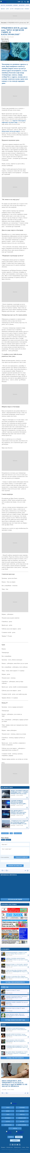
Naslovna (15, 1140)
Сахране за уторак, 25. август (15, 991)
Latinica (11, 1137)
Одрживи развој (22, 1118)
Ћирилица (18, 1137)
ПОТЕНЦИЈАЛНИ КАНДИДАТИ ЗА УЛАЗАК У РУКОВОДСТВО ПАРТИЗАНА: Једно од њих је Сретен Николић (15, 1047)
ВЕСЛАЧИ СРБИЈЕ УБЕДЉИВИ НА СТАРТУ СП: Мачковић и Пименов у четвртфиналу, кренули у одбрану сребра (15, 1053)
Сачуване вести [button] (22, 1)
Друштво (22, 5)
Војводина (8, 1118)
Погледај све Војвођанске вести (15, 982)
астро (12, 9)
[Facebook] (10, 1145)
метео (3, 9)
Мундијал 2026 (19, 9)
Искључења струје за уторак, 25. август (15, 1009)
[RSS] (20, 1145)
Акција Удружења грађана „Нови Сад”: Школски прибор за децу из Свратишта (15, 1015)
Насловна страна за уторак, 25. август (15, 925)
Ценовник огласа (10, 1147)
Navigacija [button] (28, 1)
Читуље (15, 1128)
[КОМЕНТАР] (6, 870)
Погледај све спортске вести (15, 1057)
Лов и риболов (7, 1125)
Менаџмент (3, 1147)
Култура (8, 1121)
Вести (3, 5)
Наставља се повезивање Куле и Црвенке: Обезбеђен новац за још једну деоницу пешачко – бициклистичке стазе (15, 977)
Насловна (3, 22)
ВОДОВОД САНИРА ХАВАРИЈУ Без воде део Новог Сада (15, 1003)
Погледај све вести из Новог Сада (15, 1020)
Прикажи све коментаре (15, 865)
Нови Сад (22, 1114)
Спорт (27, 5)
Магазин (22, 1121)
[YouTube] (17, 1145)
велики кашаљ (17, 833)
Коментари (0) (5, 41)
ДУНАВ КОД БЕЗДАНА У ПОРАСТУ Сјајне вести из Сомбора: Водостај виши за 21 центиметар (15, 953)
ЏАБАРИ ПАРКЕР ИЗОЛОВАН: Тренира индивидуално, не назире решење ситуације (15, 1035)
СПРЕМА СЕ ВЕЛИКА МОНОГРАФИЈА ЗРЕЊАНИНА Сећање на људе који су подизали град (15, 959)
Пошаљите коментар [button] (22, 857)
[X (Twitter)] (15, 1145)
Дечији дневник (22, 1125)
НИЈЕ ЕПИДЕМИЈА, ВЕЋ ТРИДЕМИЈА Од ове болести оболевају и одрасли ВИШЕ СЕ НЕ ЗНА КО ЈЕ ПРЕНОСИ (15, 1078)
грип (11, 833)
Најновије (9, 5)
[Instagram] (13, 1145)
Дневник (7, 39)
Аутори (23, 1147)
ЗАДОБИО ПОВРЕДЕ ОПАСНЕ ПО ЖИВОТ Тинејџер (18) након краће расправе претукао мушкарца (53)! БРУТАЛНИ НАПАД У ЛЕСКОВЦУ (15, 804)
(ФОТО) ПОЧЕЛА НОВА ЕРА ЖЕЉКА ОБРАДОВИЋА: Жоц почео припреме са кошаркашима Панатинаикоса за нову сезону (15, 1041)
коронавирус (5, 833)
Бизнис (15, 5)
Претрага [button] (25, 1)
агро (7, 9)
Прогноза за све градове (15, 899)
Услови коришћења (5, 857)
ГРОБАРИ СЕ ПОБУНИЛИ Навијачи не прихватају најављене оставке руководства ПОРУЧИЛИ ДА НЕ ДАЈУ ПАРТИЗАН (15, 1029)
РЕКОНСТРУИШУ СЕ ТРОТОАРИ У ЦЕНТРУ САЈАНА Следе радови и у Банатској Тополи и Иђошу (15, 965)
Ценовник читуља (17, 1147)
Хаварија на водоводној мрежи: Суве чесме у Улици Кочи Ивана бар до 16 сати (15, 997)
